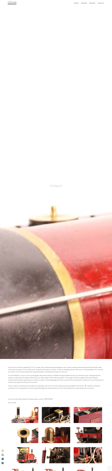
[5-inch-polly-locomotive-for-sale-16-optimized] (56, 455)
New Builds (84, 3)
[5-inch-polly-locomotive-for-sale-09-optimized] (24, 415)
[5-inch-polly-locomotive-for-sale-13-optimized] (56, 435)
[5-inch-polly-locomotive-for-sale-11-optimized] (88, 415)
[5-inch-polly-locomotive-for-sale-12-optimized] (24, 435)
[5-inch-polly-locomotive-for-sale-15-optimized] (24, 455)
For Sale (76, 3)
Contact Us (101, 3)
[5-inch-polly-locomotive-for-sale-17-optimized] (88, 455)
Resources (92, 3)
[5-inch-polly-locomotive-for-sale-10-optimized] (56, 415)
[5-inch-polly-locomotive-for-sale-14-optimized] (88, 435)
